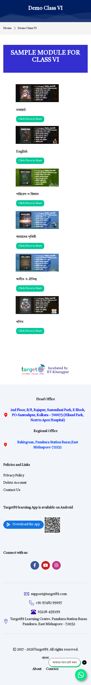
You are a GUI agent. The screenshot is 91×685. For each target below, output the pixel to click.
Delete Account (15, 483)
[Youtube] (45, 565)
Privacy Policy (13, 475)
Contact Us (11, 490)
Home (7, 28)
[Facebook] (34, 565)
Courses (52, 669)
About (37, 669)
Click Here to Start (30, 119)
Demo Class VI (27, 28)
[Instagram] (56, 565)
